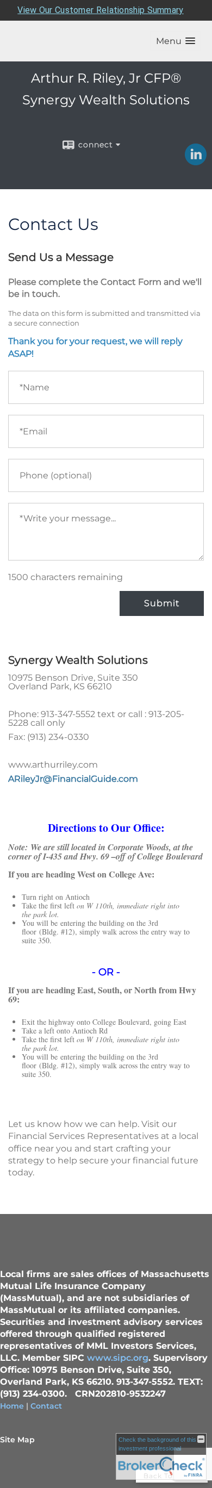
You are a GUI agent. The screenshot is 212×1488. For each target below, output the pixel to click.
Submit (161, 603)
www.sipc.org (117, 1358)
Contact (46, 1406)
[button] (175, 41)
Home (12, 1406)
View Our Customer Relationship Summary (100, 10)
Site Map (17, 1440)
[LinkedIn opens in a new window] (196, 161)
